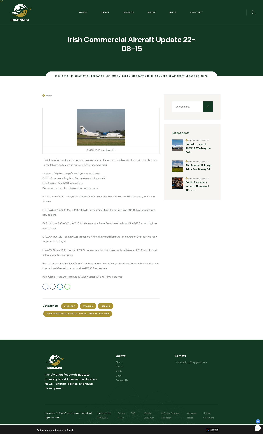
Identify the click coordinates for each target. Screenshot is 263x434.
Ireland (105, 306)
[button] (131, 430)
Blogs (118, 375)
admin (49, 95)
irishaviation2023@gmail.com (191, 362)
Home (83, 12)
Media (152, 12)
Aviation (88, 306)
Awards (128, 12)
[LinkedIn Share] (60, 287)
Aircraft (69, 306)
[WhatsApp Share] (67, 287)
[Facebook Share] (45, 287)
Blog (172, 12)
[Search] (208, 106)
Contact (196, 12)
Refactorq (103, 417)
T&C (136, 413)
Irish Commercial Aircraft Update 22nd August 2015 (77, 313)
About (105, 12)
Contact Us (122, 380)
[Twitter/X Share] (53, 287)
